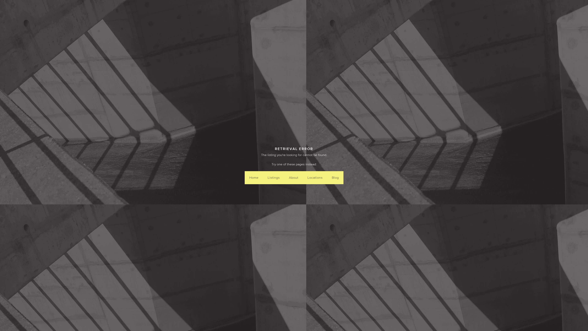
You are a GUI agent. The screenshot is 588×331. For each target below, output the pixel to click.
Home (253, 177)
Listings (274, 177)
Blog (335, 177)
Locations (315, 177)
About (293, 177)
